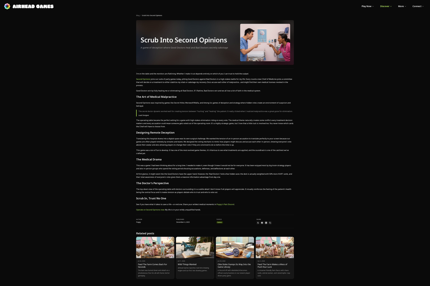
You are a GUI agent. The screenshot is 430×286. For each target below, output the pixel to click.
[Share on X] (258, 222)
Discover (384, 6)
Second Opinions (143, 79)
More (401, 6)
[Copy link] (270, 222)
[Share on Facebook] (262, 222)
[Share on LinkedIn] (266, 222)
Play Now (366, 6)
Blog (138, 15)
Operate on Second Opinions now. (150, 209)
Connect (417, 6)
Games (219, 222)
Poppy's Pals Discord (225, 204)
